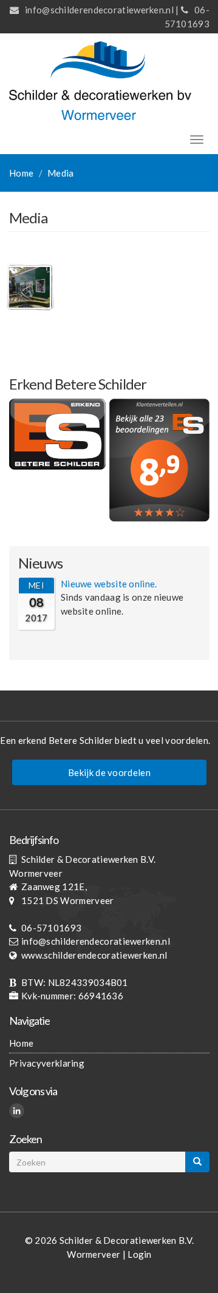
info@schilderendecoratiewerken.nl (99, 9)
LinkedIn (18, 1112)
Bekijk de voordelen (109, 772)
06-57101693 (51, 927)
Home (21, 172)
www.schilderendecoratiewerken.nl (94, 955)
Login (140, 1254)
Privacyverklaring (46, 1063)
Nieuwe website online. (109, 583)
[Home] (100, 79)
